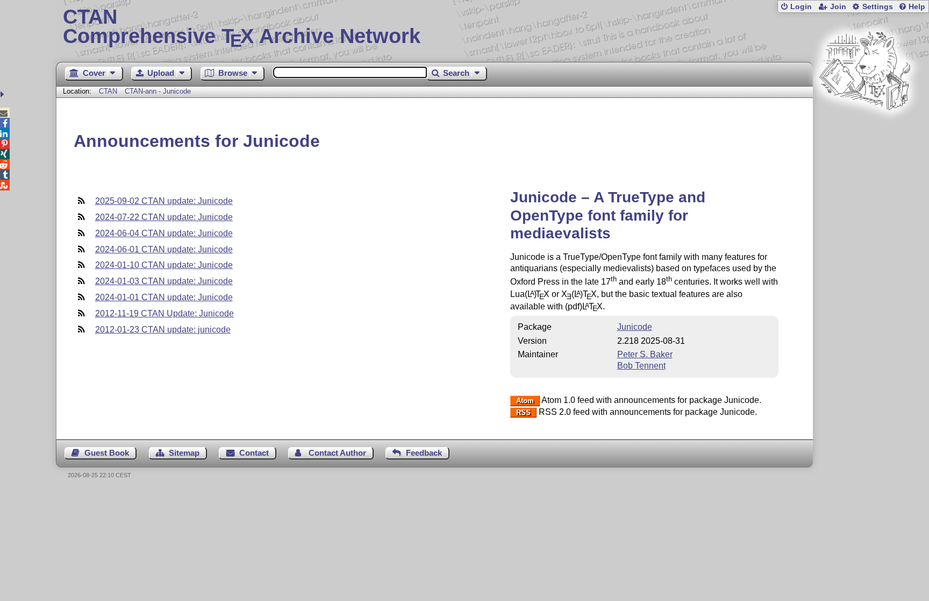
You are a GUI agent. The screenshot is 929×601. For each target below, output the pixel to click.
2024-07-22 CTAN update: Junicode (164, 217)
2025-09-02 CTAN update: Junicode (164, 201)
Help (917, 7)
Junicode (634, 326)
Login (801, 7)
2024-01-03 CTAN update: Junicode (164, 281)
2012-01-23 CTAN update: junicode (163, 329)
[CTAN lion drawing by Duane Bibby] (864, 130)
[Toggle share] (3, 94)
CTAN (108, 91)
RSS (523, 412)
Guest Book (106, 452)
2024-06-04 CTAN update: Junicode (164, 233)
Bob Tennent (641, 365)
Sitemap (184, 452)
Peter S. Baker (645, 354)
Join (838, 7)
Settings (877, 7)
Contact (254, 452)
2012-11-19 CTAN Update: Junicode (164, 313)
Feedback (424, 452)
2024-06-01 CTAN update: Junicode (164, 249)
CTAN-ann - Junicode (158, 91)
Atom (525, 401)
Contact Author (337, 452)
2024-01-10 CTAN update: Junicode (164, 265)
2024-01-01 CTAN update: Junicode (164, 297)
